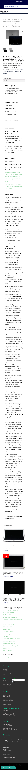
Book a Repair (5, 681)
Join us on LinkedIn (6, 703)
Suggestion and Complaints (8, 700)
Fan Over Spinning (7, 629)
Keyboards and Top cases (7, 728)
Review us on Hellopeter (7, 699)
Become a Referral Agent (7, 685)
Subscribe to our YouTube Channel (9, 701)
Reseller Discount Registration (8, 673)
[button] (22, 31)
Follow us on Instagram (7, 704)
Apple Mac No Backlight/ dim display (12, 619)
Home (4, 19)
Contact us (5, 669)
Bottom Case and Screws (7, 727)
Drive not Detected (8, 650)
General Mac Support (8, 631)
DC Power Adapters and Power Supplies (10, 729)
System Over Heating (8, 612)
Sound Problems (7, 648)
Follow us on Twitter (6, 695)
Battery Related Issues (8, 624)
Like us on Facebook (6, 693)
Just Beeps (5, 636)
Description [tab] (7, 78)
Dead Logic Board (7, 626)
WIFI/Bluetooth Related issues (10, 617)
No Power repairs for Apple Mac (11, 646)
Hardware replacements (9, 634)
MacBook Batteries (6, 724)
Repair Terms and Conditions (8, 714)
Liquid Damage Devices (9, 641)
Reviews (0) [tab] (7, 81)
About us (4, 667)
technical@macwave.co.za (10, 757)
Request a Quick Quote (7, 684)
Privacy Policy (5, 710)
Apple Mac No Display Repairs (11, 622)
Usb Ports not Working (8, 615)
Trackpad (4, 723)
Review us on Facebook (7, 697)
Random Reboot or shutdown (10, 610)
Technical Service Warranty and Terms (10, 715)
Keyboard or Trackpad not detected (12, 638)
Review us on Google (6, 696)
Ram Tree (4, 680)
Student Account (6, 671)
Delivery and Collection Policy (8, 713)
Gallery (4, 674)
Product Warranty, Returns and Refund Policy (11, 717)
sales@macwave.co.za (9, 752)
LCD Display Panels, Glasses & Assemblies (14, 657)
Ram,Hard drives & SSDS (7, 725)
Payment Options (6, 683)
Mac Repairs (5, 670)
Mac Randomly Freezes (9, 643)
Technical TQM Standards (7, 711)
